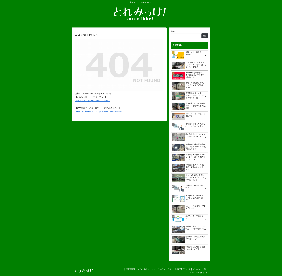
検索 (173, 31)
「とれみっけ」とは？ (165, 269)
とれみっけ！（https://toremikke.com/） (92, 101)
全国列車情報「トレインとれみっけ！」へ (140, 269)
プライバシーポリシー (200, 269)
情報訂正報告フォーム (182, 269)
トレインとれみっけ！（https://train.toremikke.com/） (99, 111)
